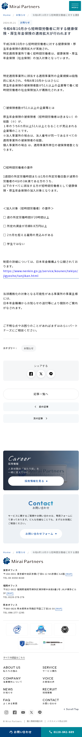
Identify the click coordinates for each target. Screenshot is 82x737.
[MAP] (68, 573)
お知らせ (25, 22)
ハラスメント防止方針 (57, 721)
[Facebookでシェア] (31, 374)
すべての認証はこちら (14, 657)
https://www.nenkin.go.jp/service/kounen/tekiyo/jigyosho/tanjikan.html (40, 273)
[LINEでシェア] (51, 374)
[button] (75, 6)
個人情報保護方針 (35, 721)
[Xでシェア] (41, 374)
